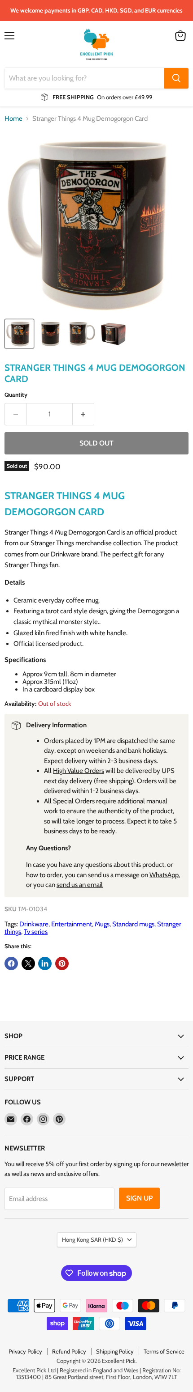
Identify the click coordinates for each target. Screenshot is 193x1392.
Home (13, 119)
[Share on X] (28, 963)
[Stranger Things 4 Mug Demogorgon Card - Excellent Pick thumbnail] (19, 333)
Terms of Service (164, 1351)
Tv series (36, 932)
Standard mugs (133, 924)
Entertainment (71, 924)
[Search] (176, 78)
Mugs (102, 924)
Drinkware (33, 924)
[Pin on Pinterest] (62, 963)
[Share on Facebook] (11, 963)
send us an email (80, 885)
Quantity (15, 394)
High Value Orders (78, 771)
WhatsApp (164, 875)
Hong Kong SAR (92, 1239)
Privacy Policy (25, 1351)
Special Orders (74, 801)
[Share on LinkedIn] (45, 963)
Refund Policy (69, 1351)
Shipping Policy (115, 1351)
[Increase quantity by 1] (84, 414)
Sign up (139, 1198)
